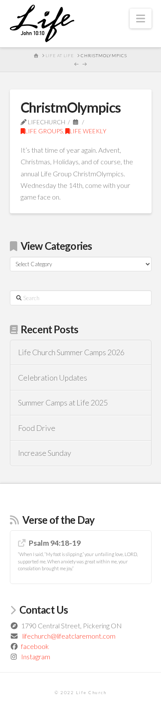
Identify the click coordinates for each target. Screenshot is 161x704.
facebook (35, 646)
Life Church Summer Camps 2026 (71, 352)
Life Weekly (88, 131)
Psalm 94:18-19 (55, 542)
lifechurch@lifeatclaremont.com (68, 636)
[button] (141, 18)
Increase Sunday (44, 453)
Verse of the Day (58, 519)
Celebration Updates (52, 377)
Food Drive (36, 428)
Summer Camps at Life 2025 (63, 402)
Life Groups (44, 131)
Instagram (35, 656)
